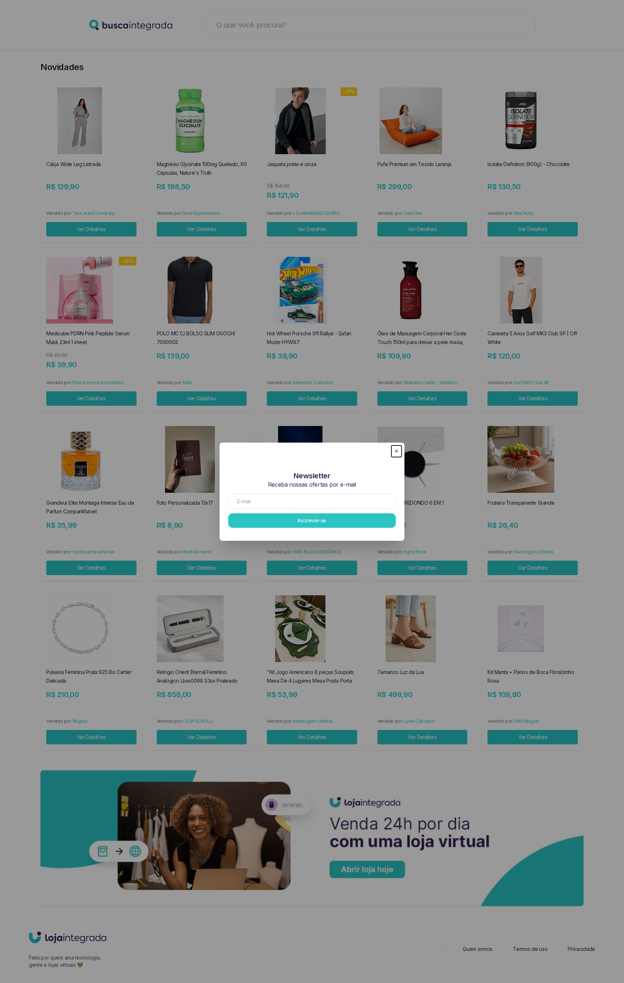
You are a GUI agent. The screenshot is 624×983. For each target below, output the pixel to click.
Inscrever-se (312, 520)
